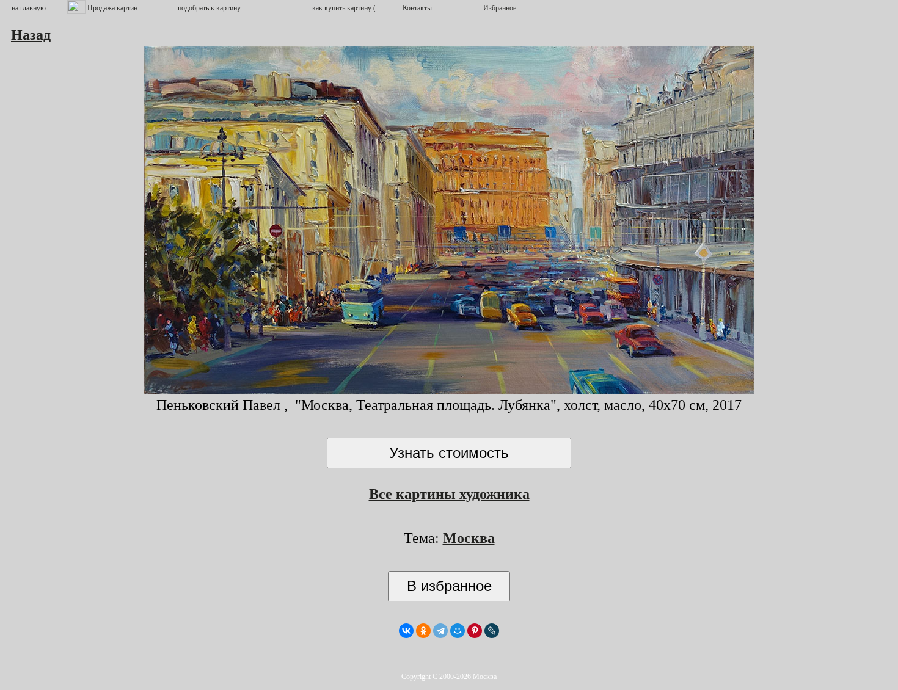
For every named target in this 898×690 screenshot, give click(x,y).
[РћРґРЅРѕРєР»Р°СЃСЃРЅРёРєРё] (423, 630)
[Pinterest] (474, 630)
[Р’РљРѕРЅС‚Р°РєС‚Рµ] (406, 630)
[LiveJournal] (491, 630)
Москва (469, 538)
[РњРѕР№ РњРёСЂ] (457, 630)
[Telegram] (440, 630)
